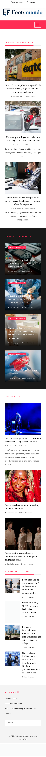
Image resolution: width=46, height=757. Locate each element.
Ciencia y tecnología (17, 247)
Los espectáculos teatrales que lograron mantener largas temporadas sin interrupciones (22, 556)
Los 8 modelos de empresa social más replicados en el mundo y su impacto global (31, 586)
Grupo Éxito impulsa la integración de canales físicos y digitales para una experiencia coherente (23, 88)
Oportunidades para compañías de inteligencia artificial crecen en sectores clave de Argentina (23, 200)
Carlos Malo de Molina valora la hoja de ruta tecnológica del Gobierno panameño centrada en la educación (31, 658)
